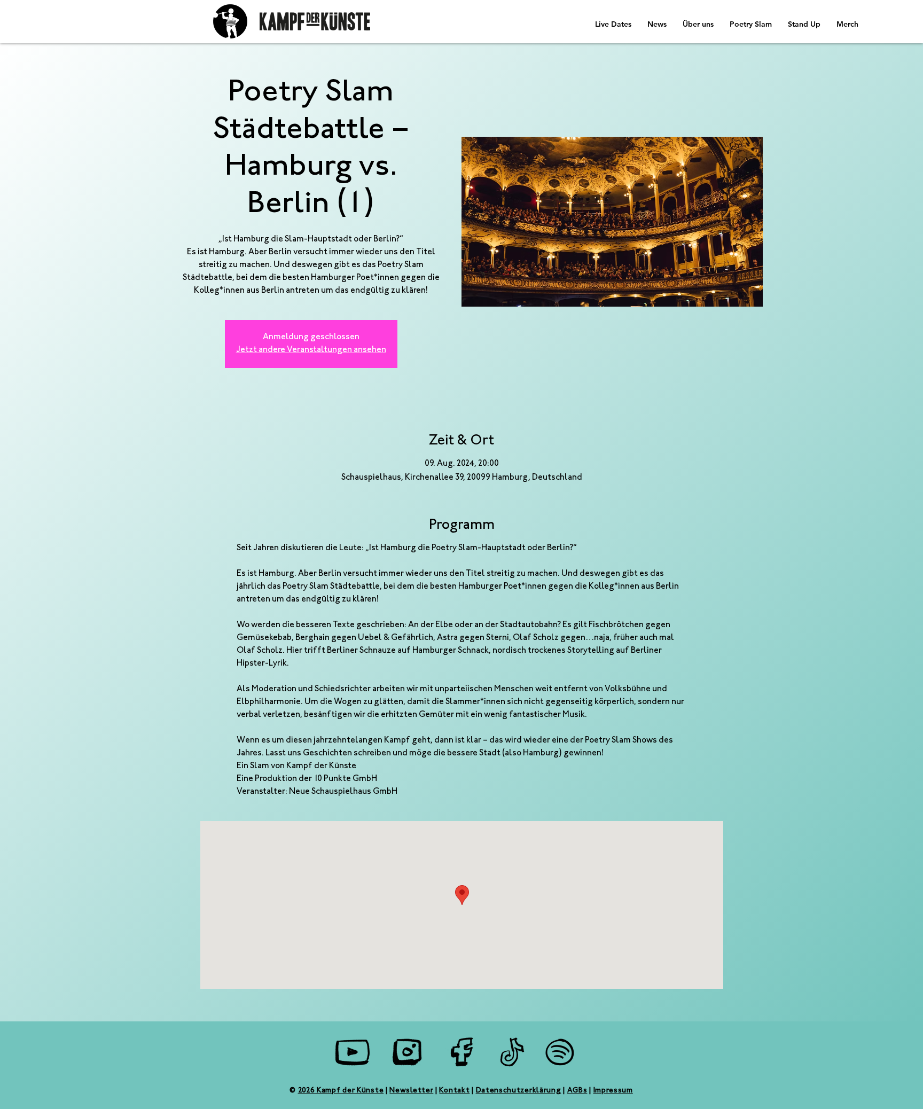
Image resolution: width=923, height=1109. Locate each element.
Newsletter (411, 1091)
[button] (657, 24)
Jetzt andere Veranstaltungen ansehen (311, 350)
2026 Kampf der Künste (341, 1091)
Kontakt (454, 1091)
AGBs (577, 1091)
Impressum (613, 1091)
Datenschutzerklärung (518, 1091)
